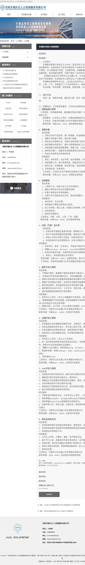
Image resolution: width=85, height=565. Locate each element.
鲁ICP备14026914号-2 (44, 555)
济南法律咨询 (23, 108)
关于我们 (44, 14)
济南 (57, 561)
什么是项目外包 (8, 77)
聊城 (71, 561)
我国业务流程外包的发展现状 (12, 88)
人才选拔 (23, 126)
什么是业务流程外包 (9, 70)
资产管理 (8, 126)
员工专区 (61, 14)
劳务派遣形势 (23, 114)
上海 (81, 561)
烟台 (67, 561)
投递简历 (49, 494)
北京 (77, 561)
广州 (74, 561)
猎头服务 (23, 102)
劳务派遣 (8, 108)
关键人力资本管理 (23, 132)
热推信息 (41, 561)
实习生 (8, 102)
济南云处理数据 (8, 120)
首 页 (12, 41)
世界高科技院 (8, 132)
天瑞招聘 (5, 57)
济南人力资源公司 (64, 555)
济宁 (61, 561)
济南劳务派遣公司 (76, 555)
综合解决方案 (26, 14)
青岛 (64, 561)
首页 (8, 14)
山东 (54, 561)
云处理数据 (23, 120)
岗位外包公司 (8, 114)
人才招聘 (19, 41)
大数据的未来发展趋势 (10, 74)
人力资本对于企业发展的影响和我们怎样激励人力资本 (16, 84)
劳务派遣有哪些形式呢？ (11, 81)
